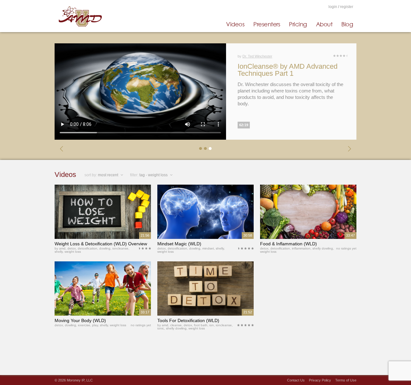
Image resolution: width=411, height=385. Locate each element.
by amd (60, 248)
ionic (160, 328)
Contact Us (296, 380)
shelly (59, 251)
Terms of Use (345, 380)
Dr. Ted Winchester (257, 56)
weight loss (73, 251)
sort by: (90, 175)
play (95, 325)
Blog (347, 24)
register (346, 6)
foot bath (200, 325)
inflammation (301, 248)
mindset (208, 248)
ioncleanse (120, 248)
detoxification (87, 248)
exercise (84, 325)
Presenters (266, 24)
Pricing (298, 24)
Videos (235, 24)
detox (71, 248)
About (324, 24)
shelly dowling (322, 248)
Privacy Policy (320, 380)
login (332, 6)
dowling (104, 248)
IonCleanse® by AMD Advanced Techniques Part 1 (287, 69)
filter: (134, 175)
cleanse (176, 325)
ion (211, 325)
